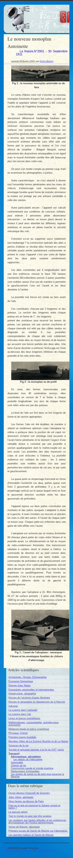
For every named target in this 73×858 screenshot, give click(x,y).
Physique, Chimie (18, 733)
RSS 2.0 (50, 850)
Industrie (13, 706)
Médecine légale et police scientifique (28, 729)
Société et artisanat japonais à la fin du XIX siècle (36, 749)
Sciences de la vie (18, 745)
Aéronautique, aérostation (26, 756)
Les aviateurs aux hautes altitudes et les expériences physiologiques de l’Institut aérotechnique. (37, 821)
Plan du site (10, 850)
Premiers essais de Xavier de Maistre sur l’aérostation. (38, 830)
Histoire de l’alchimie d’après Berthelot (29, 697)
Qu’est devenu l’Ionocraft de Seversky (29, 793)
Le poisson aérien (18, 811)
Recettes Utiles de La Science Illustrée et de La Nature (38, 741)
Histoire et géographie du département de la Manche (36, 701)
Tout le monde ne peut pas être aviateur (29, 816)
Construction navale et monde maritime (32, 768)
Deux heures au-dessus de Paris (26, 801)
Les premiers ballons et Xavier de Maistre (31, 834)
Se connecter (26, 850)
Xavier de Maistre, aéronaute (24, 826)
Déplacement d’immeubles (25, 771)
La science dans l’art (19, 714)
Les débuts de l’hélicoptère (27, 759)
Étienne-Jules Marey (19, 685)
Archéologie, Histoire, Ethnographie (27, 677)
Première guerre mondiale (22, 737)
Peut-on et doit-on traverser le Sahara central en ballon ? (34, 806)
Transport (13, 753)
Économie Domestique (20, 681)
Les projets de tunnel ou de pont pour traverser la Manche (37, 775)
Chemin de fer (18, 765)
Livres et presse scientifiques (24, 718)
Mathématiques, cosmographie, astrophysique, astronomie (33, 723)
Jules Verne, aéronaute (20, 797)
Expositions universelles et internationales (31, 689)
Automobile (17, 762)
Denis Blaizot (46, 61)
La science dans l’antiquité (22, 710)
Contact (39, 850)
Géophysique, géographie (22, 693)
